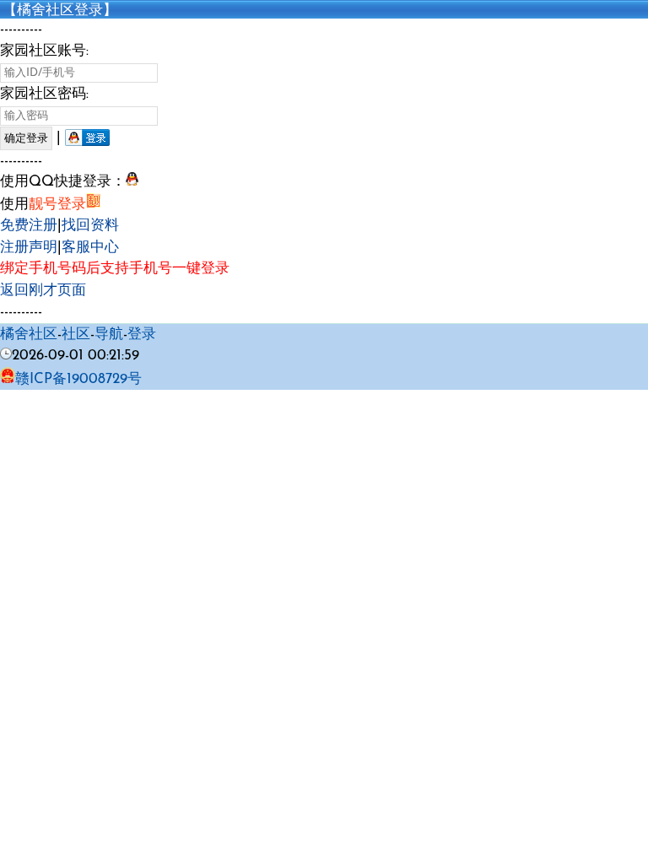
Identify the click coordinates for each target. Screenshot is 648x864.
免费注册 (28, 226)
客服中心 (90, 247)
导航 (108, 334)
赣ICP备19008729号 (78, 379)
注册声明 (28, 247)
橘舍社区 (28, 334)
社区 (76, 334)
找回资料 (90, 226)
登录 (141, 334)
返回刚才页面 (43, 291)
